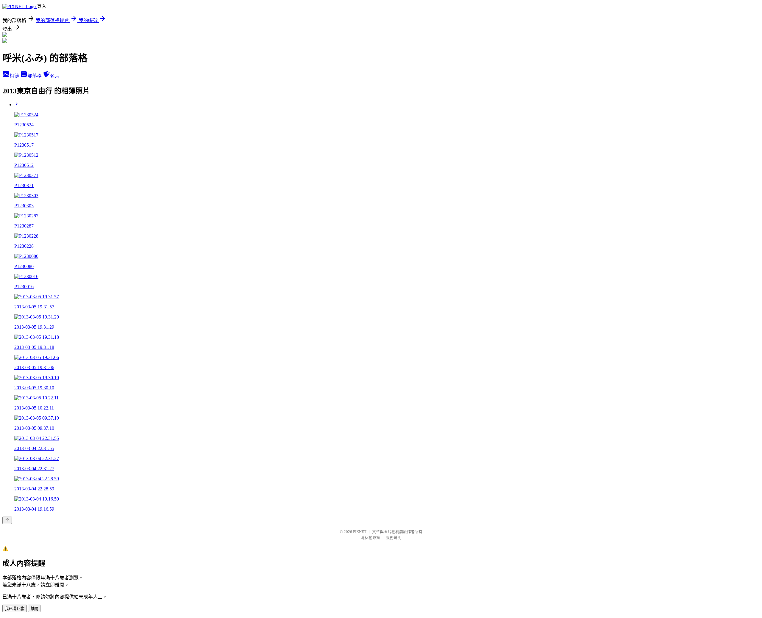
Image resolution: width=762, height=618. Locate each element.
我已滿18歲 (14, 608)
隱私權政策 (370, 537)
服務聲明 (393, 537)
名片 (55, 76)
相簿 (15, 76)
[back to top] (7, 520)
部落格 (35, 76)
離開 (34, 608)
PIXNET (359, 531)
